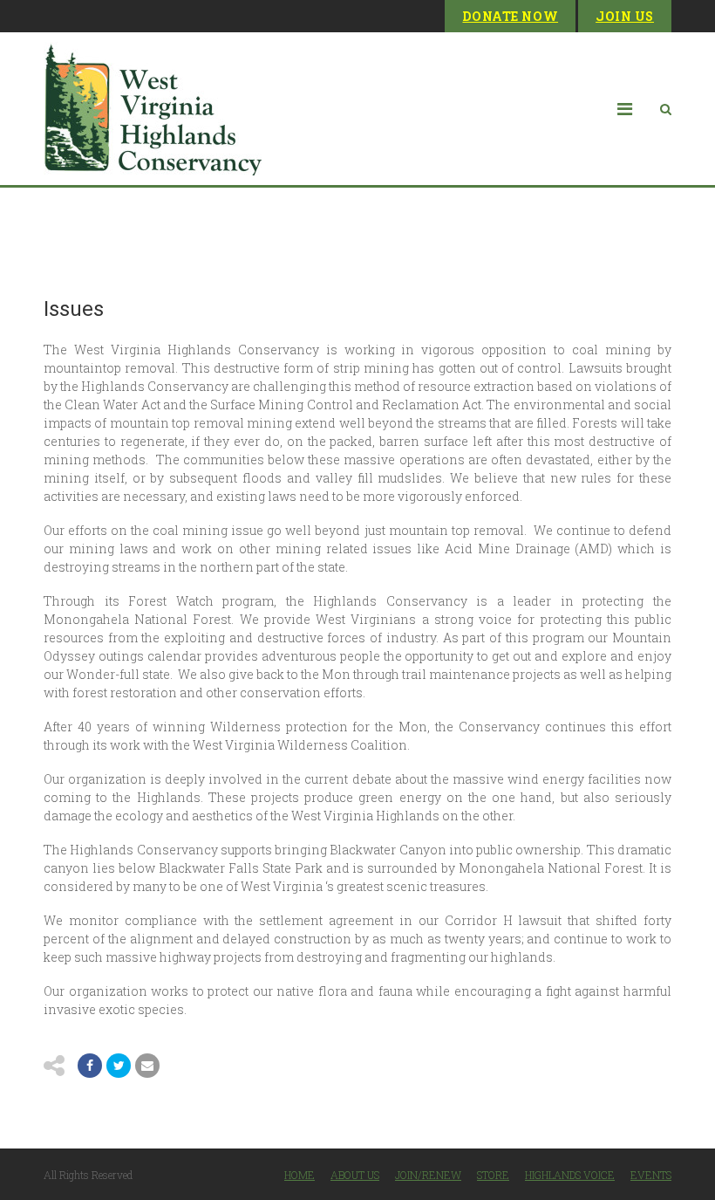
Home (299, 1175)
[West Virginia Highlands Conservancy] (153, 108)
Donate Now (510, 16)
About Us (354, 1175)
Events (650, 1175)
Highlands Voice (570, 1175)
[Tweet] (118, 1065)
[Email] (147, 1065)
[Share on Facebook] (90, 1065)
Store (493, 1175)
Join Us (625, 16)
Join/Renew (428, 1175)
